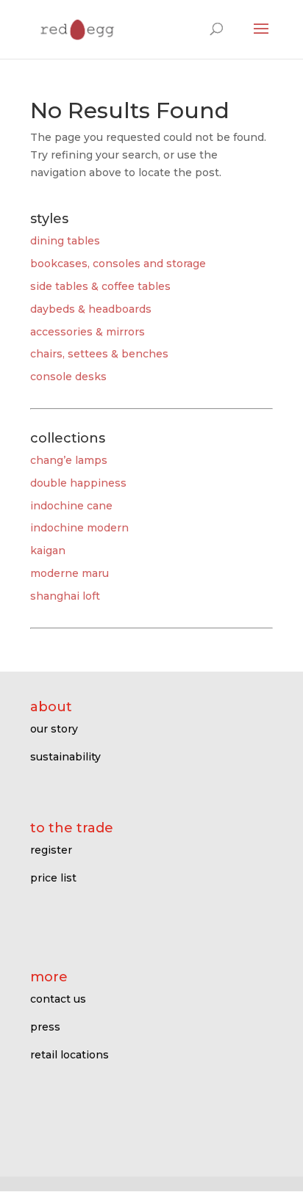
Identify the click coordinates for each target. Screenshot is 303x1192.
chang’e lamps (68, 460)
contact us (58, 999)
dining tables (65, 240)
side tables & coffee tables (100, 286)
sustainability (65, 756)
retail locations (69, 1054)
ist (69, 877)
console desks (68, 376)
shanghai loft (65, 596)
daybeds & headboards (91, 309)
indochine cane (71, 505)
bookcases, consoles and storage (118, 263)
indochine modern (79, 527)
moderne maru (69, 573)
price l (46, 877)
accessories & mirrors (87, 331)
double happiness (78, 483)
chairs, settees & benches (99, 353)
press (45, 1026)
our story (54, 728)
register (51, 850)
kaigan (47, 550)
